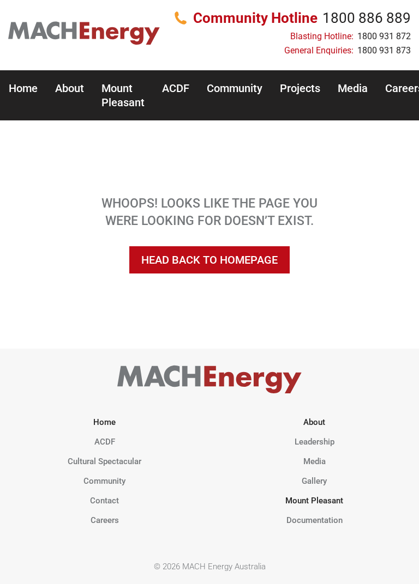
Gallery (314, 481)
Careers (105, 520)
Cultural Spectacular (104, 461)
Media (353, 88)
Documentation (314, 520)
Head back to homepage (209, 259)
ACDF (175, 88)
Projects (300, 88)
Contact (104, 501)
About (69, 88)
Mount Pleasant (123, 95)
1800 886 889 (366, 18)
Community (234, 88)
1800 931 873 (384, 50)
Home (23, 88)
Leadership (314, 442)
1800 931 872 (384, 36)
